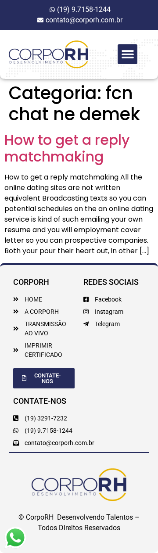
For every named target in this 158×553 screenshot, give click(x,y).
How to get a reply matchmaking (67, 148)
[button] (127, 54)
